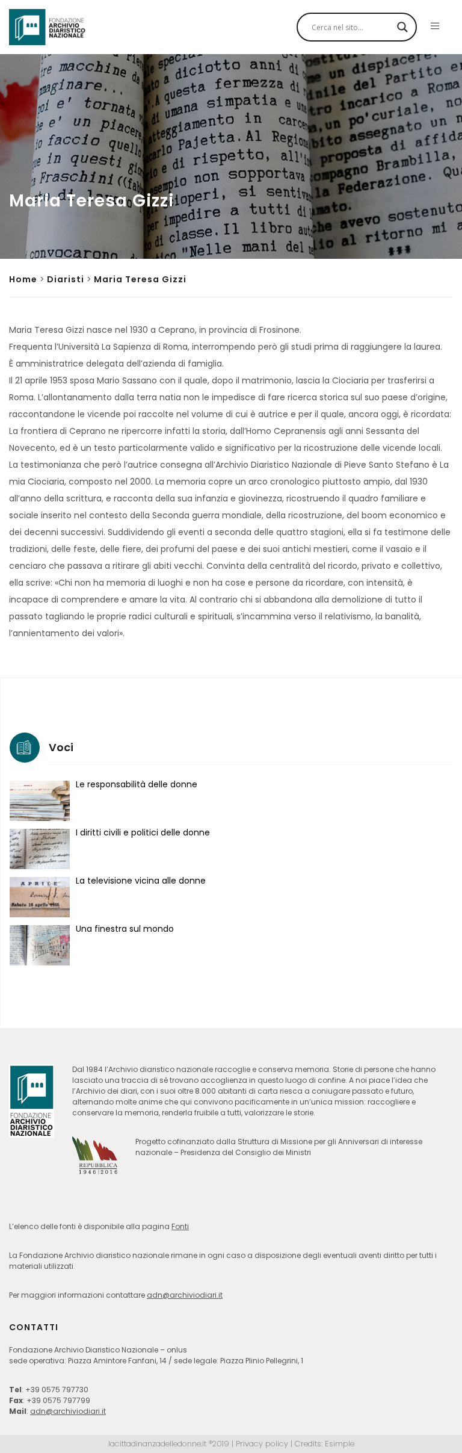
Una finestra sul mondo (125, 929)
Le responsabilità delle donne (136, 784)
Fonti (180, 1226)
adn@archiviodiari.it (185, 1295)
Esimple (339, 1443)
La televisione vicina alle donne (141, 881)
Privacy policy (262, 1443)
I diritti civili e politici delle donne (143, 832)
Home (23, 279)
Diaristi (65, 279)
